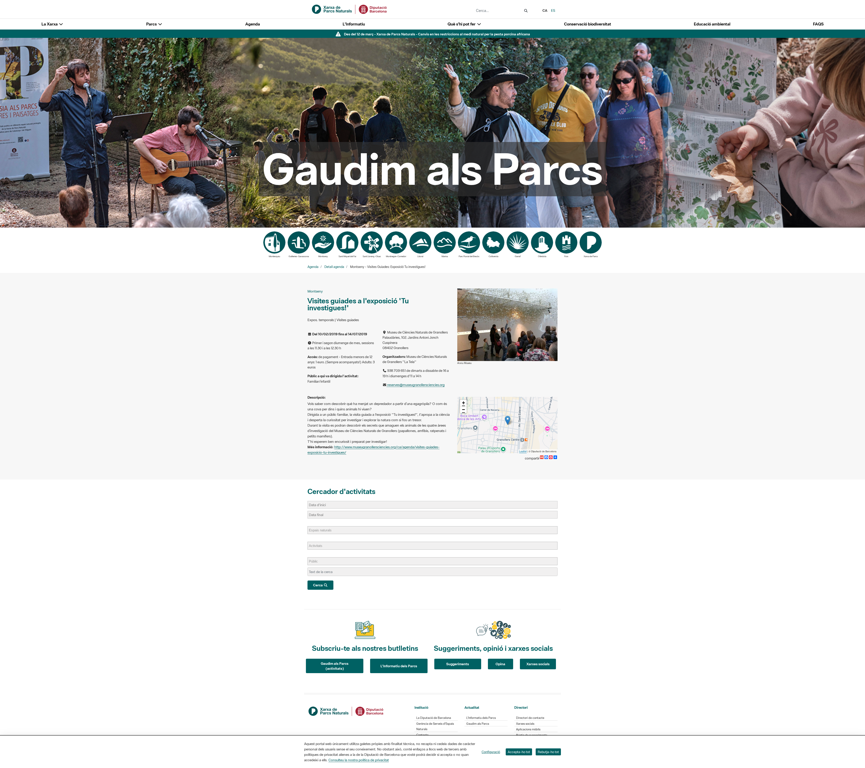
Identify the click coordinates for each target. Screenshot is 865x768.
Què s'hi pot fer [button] (462, 24)
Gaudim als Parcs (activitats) (334, 666)
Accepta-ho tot (519, 752)
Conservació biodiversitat (587, 24)
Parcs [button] (152, 24)
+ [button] (463, 403)
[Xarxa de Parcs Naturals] (349, 9)
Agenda (252, 24)
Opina (500, 664)
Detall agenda (334, 267)
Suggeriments (457, 664)
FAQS (818, 24)
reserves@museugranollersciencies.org (416, 385)
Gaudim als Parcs (477, 724)
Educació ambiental (712, 24)
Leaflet (523, 451)
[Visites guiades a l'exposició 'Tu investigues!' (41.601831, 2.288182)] (507, 420)
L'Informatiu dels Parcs (398, 666)
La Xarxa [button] (50, 24)
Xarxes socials (538, 664)
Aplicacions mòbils (528, 729)
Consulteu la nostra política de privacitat (358, 760)
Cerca (318, 585)
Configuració (491, 752)
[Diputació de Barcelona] (346, 711)
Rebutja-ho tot (548, 752)
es (553, 10)
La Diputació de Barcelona (433, 718)
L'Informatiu (354, 24)
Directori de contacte (530, 718)
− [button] (463, 409)
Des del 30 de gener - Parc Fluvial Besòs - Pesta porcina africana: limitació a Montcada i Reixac (437, 34)
